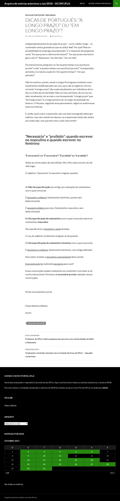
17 (44, 460)
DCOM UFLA (57, 36)
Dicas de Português (34, 15)
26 (76, 464)
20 (92, 460)
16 (28, 460)
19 (76, 460)
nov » (112, 472)
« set (7, 472)
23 (28, 464)
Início (82, 3)
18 (60, 460)
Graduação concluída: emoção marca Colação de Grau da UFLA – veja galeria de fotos (59, 353)
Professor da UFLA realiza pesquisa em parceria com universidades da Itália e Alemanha (59, 339)
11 (60, 456)
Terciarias (50, 15)
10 (44, 456)
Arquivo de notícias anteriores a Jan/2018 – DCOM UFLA (37, 3)
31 (44, 468)
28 (107, 464)
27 (92, 464)
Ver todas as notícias (13, 484)
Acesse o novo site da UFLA (100, 3)
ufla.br (105, 387)
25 (60, 464)
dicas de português (36, 323)
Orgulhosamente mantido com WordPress (20, 497)
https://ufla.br (10, 405)
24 (44, 464)
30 (28, 468)
